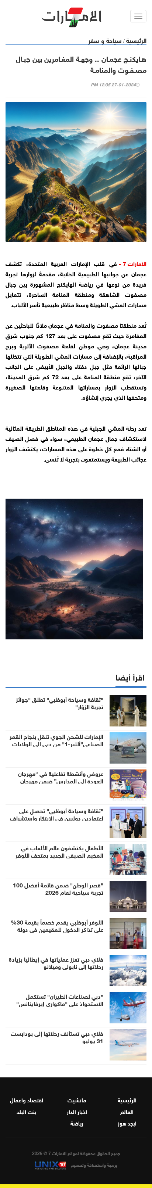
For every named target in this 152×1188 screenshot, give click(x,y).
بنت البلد (27, 1111)
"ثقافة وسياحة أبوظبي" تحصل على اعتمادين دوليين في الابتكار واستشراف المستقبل (56, 818)
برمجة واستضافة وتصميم (93, 1164)
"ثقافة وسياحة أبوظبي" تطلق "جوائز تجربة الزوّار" (59, 702)
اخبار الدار (77, 1111)
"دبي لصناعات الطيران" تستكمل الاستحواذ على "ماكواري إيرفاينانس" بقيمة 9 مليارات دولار (59, 1003)
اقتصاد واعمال (26, 1099)
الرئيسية (136, 40)
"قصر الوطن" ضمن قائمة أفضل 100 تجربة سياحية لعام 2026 (58, 888)
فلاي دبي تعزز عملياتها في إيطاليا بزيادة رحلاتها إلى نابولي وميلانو (56, 962)
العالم (127, 1111)
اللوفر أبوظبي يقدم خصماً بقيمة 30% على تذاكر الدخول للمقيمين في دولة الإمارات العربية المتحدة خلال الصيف (57, 929)
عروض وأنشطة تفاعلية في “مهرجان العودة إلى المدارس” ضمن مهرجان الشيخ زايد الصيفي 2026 (60, 780)
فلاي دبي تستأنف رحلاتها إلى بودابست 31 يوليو (57, 1036)
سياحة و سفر (105, 40)
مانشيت (77, 1099)
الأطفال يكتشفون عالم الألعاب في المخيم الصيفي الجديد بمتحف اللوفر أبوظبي (59, 855)
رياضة (76, 1122)
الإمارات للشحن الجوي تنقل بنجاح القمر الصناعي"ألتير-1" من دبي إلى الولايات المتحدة (56, 743)
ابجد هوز (127, 1122)
